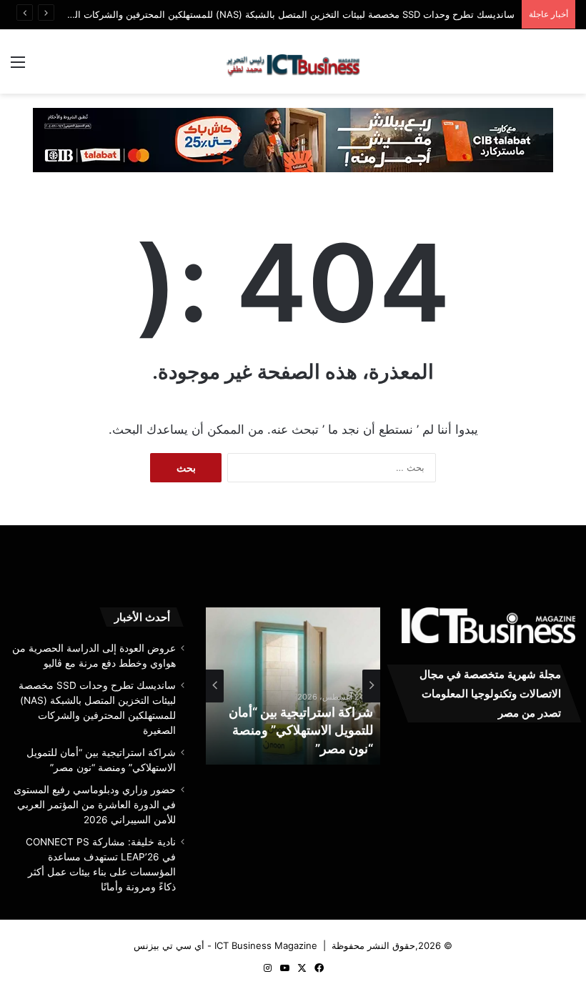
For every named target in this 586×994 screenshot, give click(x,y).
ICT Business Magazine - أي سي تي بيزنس (225, 945)
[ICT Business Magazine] (293, 61)
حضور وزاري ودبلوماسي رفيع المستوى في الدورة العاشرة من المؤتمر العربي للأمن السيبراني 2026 (95, 804)
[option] (293, 686)
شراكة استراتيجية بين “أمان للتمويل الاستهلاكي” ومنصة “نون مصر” (301, 730)
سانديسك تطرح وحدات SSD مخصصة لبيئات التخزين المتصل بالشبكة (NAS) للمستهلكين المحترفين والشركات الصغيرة (282, 14)
